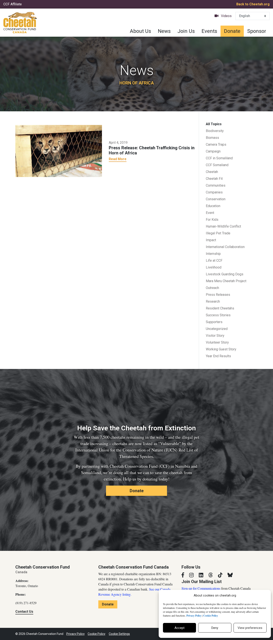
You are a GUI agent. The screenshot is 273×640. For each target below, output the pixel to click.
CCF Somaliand (217, 165)
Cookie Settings (119, 634)
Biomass (212, 138)
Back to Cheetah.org (253, 4)
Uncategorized (217, 329)
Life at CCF (214, 260)
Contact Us (24, 612)
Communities (215, 185)
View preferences (250, 628)
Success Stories (218, 315)
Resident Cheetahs (220, 308)
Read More (117, 159)
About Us (140, 31)
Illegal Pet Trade (218, 233)
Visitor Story (215, 336)
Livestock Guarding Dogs (224, 274)
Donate (232, 31)
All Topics (214, 124)
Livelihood (213, 267)
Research (213, 301)
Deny (214, 628)
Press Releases (218, 295)
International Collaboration (225, 247)
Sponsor (256, 31)
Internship (213, 254)
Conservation (215, 199)
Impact (211, 240)
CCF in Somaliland (219, 158)
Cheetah (212, 172)
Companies (214, 192)
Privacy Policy (75, 634)
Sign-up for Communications (201, 588)
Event (210, 213)
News (164, 31)
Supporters (214, 322)
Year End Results (218, 356)
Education (213, 206)
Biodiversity (215, 131)
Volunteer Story (217, 342)
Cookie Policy (96, 634)
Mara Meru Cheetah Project (226, 281)
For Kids (212, 220)
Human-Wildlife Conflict (223, 226)
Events (209, 31)
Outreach (212, 288)
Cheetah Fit (214, 179)
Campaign (213, 151)
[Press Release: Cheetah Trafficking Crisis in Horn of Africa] (58, 150)
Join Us (186, 31)
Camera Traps (216, 144)
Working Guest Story (221, 349)
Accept (179, 628)
